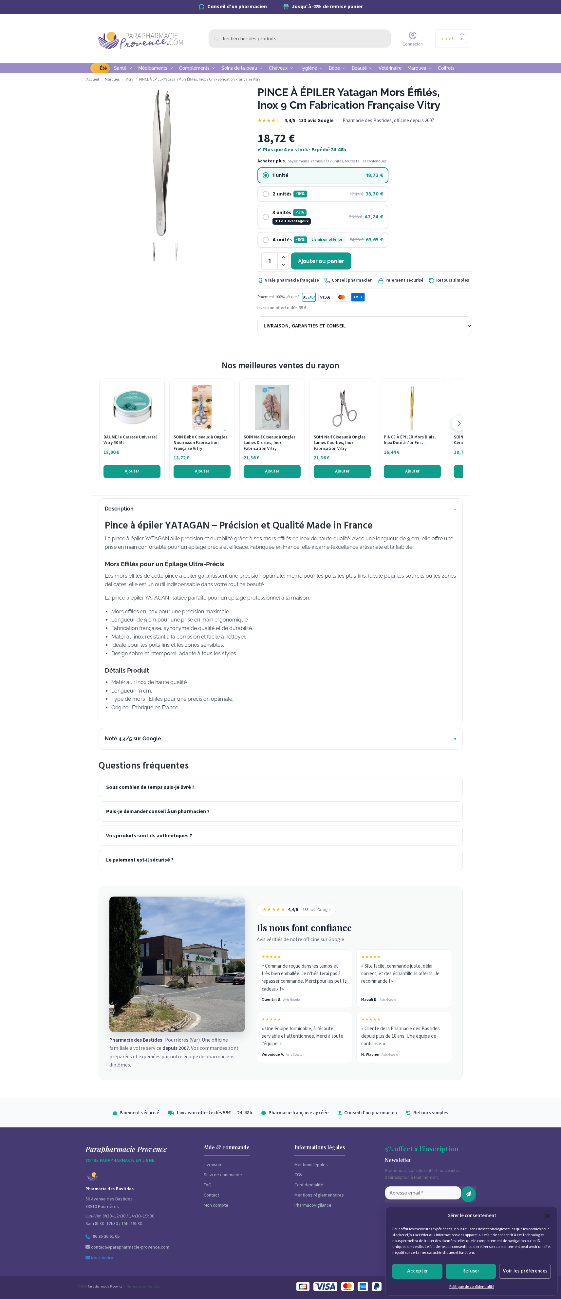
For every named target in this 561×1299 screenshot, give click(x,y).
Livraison (212, 1164)
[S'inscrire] (468, 1194)
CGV (298, 1175)
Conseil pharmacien (352, 280)
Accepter (417, 1271)
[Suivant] (459, 423)
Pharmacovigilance (312, 1205)
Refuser (470, 1271)
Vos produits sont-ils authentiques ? (149, 835)
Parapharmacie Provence (105, 1286)
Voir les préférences (525, 1271)
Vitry (129, 79)
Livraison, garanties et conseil (305, 325)
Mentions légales (311, 1164)
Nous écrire (101, 1258)
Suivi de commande (223, 1175)
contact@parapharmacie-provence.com (129, 1247)
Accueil (92, 79)
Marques (112, 79)
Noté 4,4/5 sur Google (133, 738)
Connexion (412, 44)
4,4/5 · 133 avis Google (309, 120)
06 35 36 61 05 (106, 1236)
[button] (547, 1216)
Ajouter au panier (321, 261)
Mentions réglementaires (319, 1195)
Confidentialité (308, 1185)
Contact (211, 1195)
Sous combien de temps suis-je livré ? (150, 787)
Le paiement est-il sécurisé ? (140, 859)
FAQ (208, 1185)
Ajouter (132, 471)
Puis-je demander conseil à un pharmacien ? (158, 811)
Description (119, 509)
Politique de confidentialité (471, 1287)
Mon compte (216, 1205)
